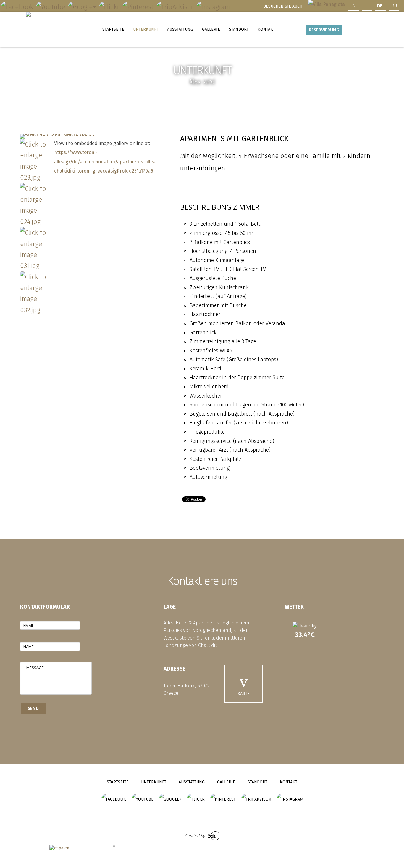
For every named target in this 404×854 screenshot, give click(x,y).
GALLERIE (211, 29)
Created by (195, 835)
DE (380, 6)
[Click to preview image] (57, 136)
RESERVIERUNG (324, 29)
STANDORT (239, 29)
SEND (33, 708)
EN (353, 6)
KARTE (243, 693)
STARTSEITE (113, 29)
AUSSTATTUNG (180, 29)
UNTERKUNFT (145, 29)
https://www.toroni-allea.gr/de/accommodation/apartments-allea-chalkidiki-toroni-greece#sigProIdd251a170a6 (106, 161)
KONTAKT (266, 29)
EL (367, 6)
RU (394, 6)
